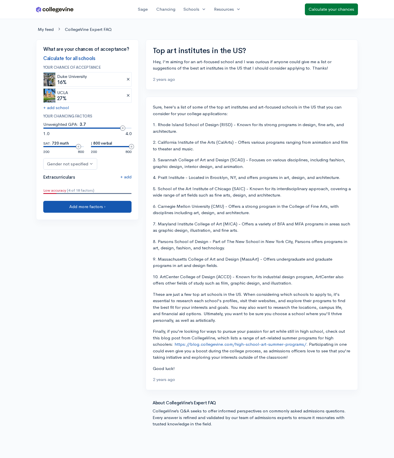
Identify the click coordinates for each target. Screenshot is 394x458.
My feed (46, 29)
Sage (143, 9)
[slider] (122, 128)
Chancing (165, 9)
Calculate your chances (331, 9)
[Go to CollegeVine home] (55, 9)
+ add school (56, 107)
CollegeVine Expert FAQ (88, 29)
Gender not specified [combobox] (67, 163)
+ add (126, 176)
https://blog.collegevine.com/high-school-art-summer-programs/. (241, 344)
